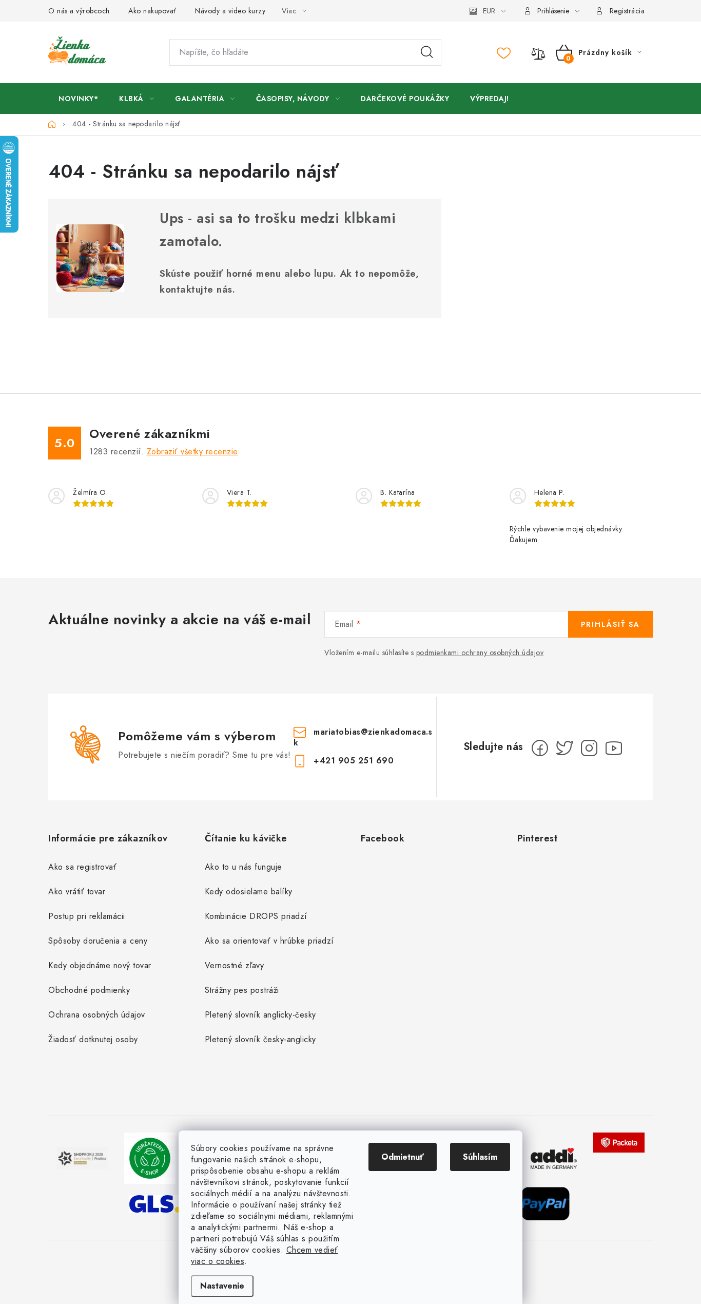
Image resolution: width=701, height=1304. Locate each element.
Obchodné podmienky (89, 990)
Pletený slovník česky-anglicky (260, 1039)
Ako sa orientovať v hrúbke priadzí (269, 941)
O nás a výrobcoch (79, 11)
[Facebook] (540, 748)
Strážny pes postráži (242, 990)
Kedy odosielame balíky (249, 891)
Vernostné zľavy (234, 965)
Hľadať (427, 52)
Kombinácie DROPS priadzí (256, 916)
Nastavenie (222, 1286)
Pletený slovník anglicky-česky (260, 1015)
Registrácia (627, 11)
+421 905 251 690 (354, 760)
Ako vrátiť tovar (76, 891)
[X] (564, 748)
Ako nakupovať (152, 11)
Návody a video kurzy (230, 11)
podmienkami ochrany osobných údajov (480, 652)
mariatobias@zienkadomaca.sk (363, 737)
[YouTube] (614, 748)
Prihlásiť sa (610, 624)
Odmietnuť (402, 1157)
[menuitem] (78, 98)
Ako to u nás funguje (243, 867)
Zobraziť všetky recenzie (192, 451)
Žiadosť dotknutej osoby (93, 1039)
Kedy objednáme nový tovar (99, 965)
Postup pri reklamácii (86, 916)
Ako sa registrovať (82, 867)
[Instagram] (589, 748)
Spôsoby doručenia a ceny (97, 941)
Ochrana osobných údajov (96, 1015)
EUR (489, 11)
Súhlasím (480, 1157)
